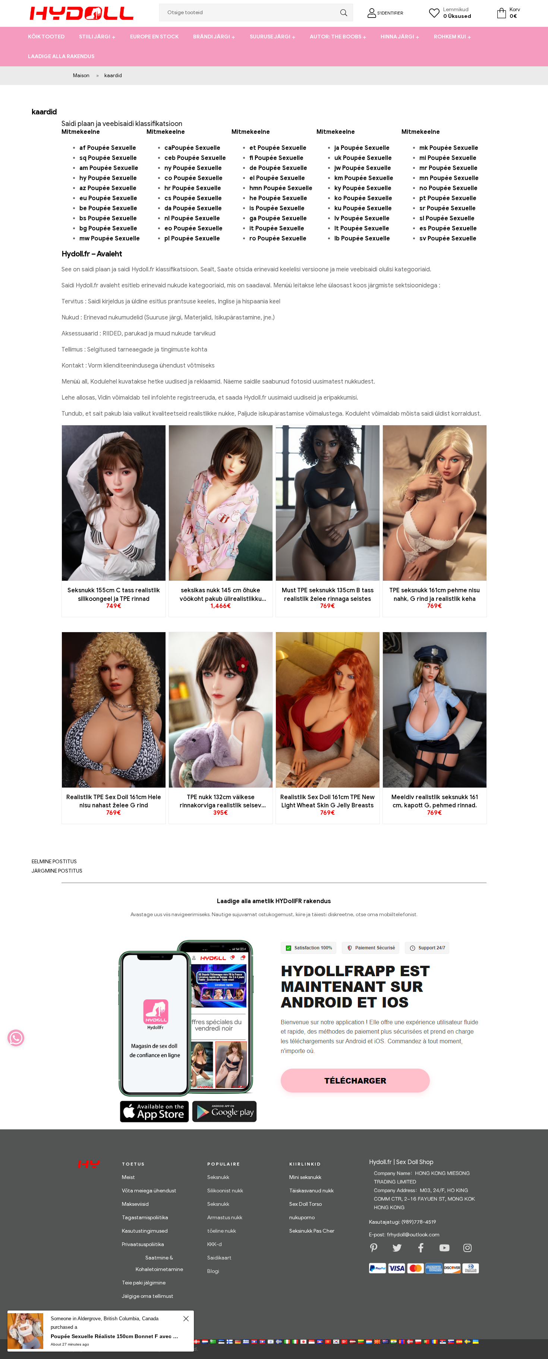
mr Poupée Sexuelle (448, 168)
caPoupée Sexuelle (192, 148)
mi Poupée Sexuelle (447, 158)
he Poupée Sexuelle (278, 198)
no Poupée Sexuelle (448, 188)
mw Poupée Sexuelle (109, 238)
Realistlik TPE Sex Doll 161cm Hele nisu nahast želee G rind (113, 801)
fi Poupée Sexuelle (276, 158)
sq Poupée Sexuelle (108, 158)
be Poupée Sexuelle (108, 208)
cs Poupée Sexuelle (193, 198)
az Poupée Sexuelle (107, 188)
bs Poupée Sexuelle (108, 218)
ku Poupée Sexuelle (363, 208)
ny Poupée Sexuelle (193, 168)
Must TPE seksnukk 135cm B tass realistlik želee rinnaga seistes (328, 594)
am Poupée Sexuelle (108, 168)
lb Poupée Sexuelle (362, 238)
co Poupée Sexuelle (193, 178)
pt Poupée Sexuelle (447, 198)
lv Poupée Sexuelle (362, 218)
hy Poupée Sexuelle (108, 178)
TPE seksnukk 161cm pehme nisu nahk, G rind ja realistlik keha (434, 594)
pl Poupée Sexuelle (192, 238)
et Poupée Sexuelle (277, 148)
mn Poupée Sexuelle (449, 178)
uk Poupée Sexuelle (363, 158)
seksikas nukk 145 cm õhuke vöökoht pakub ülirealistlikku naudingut (221, 595)
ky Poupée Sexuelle (362, 188)
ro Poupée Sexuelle (277, 238)
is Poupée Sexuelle (277, 208)
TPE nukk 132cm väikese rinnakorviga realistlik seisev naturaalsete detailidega (220, 802)
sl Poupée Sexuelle (447, 218)
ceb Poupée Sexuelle (195, 158)
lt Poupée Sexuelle (361, 228)
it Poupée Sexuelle (276, 228)
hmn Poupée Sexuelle (280, 188)
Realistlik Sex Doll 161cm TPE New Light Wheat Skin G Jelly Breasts (327, 801)
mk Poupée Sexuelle (448, 148)
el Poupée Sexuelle (277, 178)
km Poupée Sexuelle (363, 178)
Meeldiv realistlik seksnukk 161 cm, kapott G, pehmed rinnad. (434, 801)
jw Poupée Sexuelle (362, 168)
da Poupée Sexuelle (193, 208)
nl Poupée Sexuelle (192, 218)
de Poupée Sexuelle (278, 168)
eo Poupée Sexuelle (193, 228)
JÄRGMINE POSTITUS (57, 871)
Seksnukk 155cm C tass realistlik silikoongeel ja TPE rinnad (113, 594)
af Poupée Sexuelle (107, 148)
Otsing (342, 12)
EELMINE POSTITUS (54, 861)
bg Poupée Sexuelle (108, 228)
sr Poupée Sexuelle (447, 208)
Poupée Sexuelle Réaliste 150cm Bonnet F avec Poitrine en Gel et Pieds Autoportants (116, 1336)
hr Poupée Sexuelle (192, 188)
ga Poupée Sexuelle (278, 218)
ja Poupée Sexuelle (362, 148)
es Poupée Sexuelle (448, 228)
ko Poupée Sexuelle (363, 198)
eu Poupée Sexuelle (108, 198)
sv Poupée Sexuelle (447, 238)
